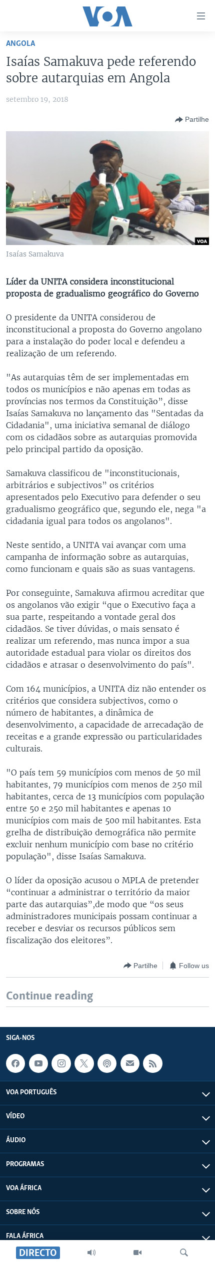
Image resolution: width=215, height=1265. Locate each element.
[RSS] (152, 1063)
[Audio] (91, 1252)
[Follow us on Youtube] (38, 1063)
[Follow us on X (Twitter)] (84, 1063)
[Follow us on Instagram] (61, 1063)
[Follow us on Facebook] (15, 1063)
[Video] (137, 1252)
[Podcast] (107, 1063)
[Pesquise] (184, 1252)
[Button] (192, 120)
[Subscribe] (130, 1063)
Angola (20, 43)
